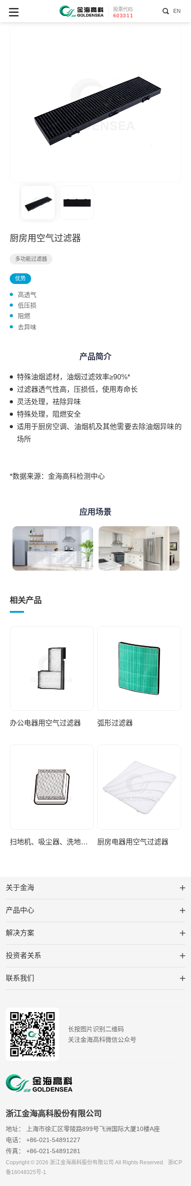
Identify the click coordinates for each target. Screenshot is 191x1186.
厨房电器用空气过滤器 (132, 842)
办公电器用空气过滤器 (45, 723)
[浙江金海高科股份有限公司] (82, 11)
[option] (96, 104)
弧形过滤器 (115, 723)
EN (176, 11)
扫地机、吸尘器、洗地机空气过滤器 (52, 842)
